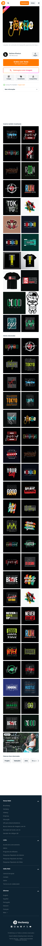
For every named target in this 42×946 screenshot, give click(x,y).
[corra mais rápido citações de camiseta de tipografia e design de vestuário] (12, 260)
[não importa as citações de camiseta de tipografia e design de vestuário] (12, 889)
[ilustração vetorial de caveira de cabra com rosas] (12, 314)
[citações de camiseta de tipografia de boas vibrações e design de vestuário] (14, 428)
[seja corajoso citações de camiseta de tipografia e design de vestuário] (12, 710)
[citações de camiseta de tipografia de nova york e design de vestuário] (12, 188)
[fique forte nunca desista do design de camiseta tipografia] (12, 332)
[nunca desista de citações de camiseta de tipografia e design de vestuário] (12, 170)
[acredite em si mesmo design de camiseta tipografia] (12, 746)
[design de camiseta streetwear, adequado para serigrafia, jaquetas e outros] (20, 386)
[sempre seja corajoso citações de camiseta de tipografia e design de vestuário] (12, 800)
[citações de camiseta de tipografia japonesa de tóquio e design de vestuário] (12, 134)
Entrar (33, 3)
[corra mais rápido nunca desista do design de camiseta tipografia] (12, 224)
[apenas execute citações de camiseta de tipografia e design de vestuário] (12, 818)
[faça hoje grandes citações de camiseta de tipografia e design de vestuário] (12, 871)
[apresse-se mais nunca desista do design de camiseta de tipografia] (12, 350)
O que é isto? (21, 85)
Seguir (35, 55)
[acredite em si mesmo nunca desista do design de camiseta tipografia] (12, 368)
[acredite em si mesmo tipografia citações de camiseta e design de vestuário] (12, 206)
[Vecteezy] (3, 3)
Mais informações (10, 89)
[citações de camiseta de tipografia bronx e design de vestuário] (12, 853)
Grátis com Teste (21, 63)
